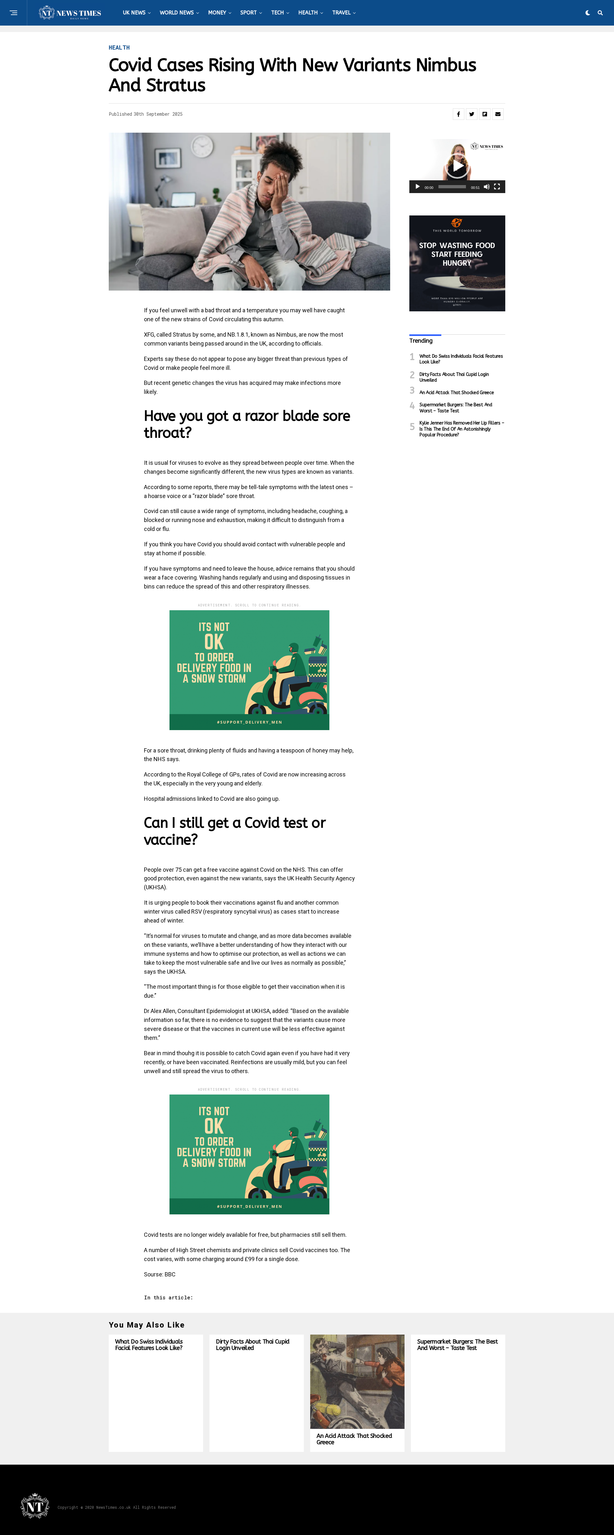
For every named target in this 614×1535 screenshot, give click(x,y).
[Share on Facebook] (458, 114)
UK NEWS (134, 13)
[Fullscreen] (497, 186)
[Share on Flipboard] (485, 114)
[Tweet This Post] (471, 114)
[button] (457, 166)
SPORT (248, 13)
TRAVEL (341, 13)
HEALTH (308, 13)
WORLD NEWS (177, 13)
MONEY (217, 13)
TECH (277, 13)
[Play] (417, 186)
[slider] (452, 186)
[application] (457, 166)
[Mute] (487, 186)
